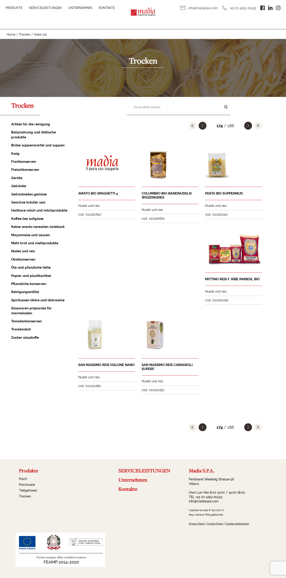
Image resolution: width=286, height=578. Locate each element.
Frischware (27, 484)
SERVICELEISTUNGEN (45, 7)
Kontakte (107, 7)
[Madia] (143, 14)
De (272, 13)
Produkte (14, 7)
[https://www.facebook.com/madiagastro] (262, 8)
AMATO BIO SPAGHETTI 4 (98, 193)
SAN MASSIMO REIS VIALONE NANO (106, 365)
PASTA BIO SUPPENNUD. (224, 193)
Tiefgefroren (28, 490)
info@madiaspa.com (203, 8)
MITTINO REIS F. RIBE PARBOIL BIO (232, 279)
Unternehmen (80, 7)
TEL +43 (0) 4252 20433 (205, 497)
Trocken (24, 34)
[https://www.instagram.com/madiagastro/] (278, 8)
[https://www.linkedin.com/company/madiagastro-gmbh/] (270, 8)
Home (11, 34)
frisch (23, 478)
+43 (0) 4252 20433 (243, 8)
